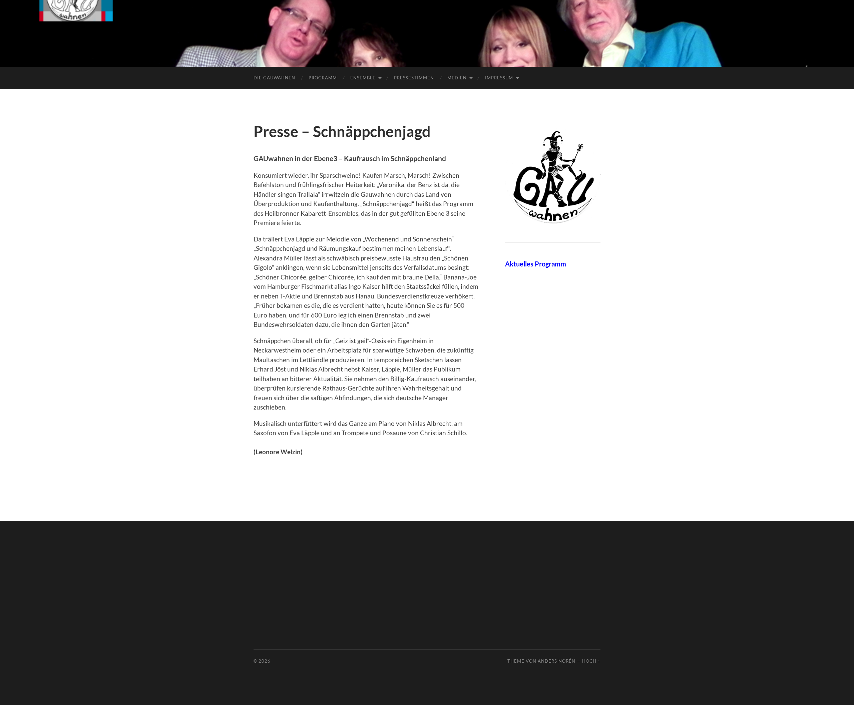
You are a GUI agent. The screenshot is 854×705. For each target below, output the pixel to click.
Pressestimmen (414, 77)
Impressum (499, 77)
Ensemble (363, 77)
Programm (323, 77)
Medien (457, 77)
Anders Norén (556, 661)
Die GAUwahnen (274, 77)
